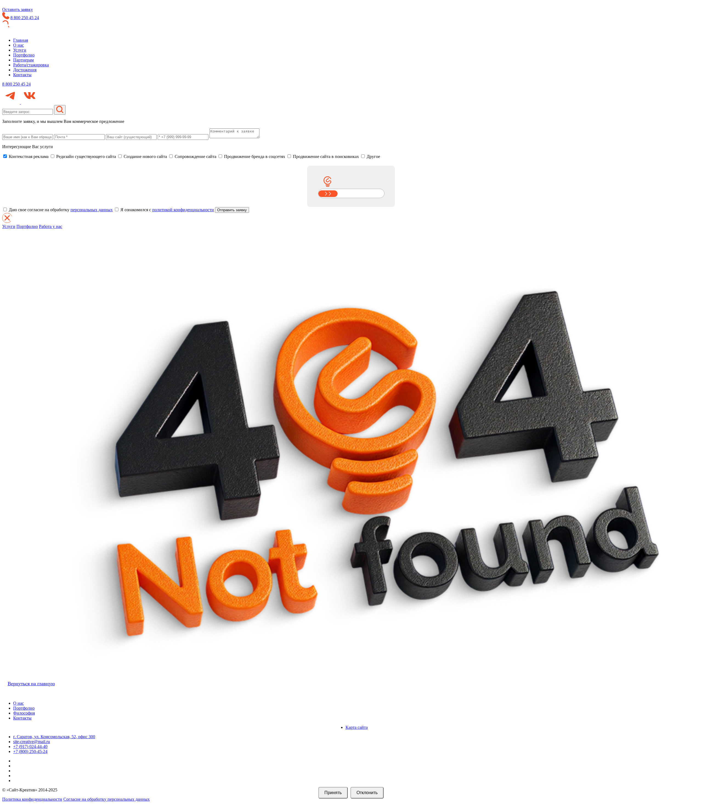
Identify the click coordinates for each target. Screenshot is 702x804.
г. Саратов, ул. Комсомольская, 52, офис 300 (54, 736)
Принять (333, 792)
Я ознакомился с (166, 209)
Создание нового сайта (145, 156)
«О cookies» (599, 781)
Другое (373, 156)
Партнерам (23, 60)
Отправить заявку (232, 210)
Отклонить (367, 792)
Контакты (22, 74)
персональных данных (91, 209)
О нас (18, 45)
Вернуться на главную (31, 683)
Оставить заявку (17, 9)
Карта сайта (357, 727)
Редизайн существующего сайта (85, 156)
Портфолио (24, 55)
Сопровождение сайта (195, 156)
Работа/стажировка (31, 65)
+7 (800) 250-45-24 (30, 751)
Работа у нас (50, 226)
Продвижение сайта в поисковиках (325, 156)
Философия (24, 713)
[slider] (328, 193)
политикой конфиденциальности (183, 209)
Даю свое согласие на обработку (60, 209)
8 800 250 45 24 (24, 17)
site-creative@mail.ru (31, 741)
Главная (20, 40)
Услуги (19, 50)
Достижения (24, 69)
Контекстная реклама (28, 156)
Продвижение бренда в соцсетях (254, 156)
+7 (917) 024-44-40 (30, 746)
